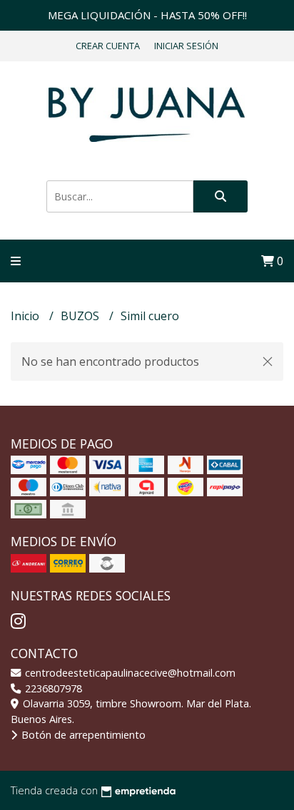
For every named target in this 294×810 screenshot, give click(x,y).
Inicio (26, 316)
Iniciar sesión (186, 45)
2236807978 (52, 688)
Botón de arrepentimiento (82, 735)
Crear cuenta (108, 45)
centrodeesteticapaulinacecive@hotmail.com (128, 673)
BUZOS (81, 316)
